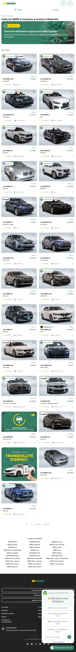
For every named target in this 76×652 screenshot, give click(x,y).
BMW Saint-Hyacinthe (35, 558)
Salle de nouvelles (7, 613)
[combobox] (55, 9)
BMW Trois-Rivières (57, 564)
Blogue (3, 617)
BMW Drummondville (57, 545)
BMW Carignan (34, 545)
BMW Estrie (12, 547)
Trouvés (5, 50)
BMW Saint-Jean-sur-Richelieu (57, 558)
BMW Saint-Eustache (12, 558)
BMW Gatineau (34, 547)
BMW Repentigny (12, 556)
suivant (38, 524)
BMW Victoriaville (34, 567)
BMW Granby (57, 547)
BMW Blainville (35, 542)
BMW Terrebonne (35, 564)
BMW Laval (35, 550)
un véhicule (38, 590)
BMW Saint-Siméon (57, 561)
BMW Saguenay (57, 556)
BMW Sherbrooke (12, 564)
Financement (38, 595)
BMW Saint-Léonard (35, 561)
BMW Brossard (57, 542)
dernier (46, 524)
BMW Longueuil (12, 553)
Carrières (4, 607)
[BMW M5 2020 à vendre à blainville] (19, 422)
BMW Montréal (34, 553)
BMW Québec (57, 553)
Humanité (4, 610)
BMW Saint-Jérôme (12, 561)
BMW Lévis (57, 550)
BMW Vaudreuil (12, 567)
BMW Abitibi (12, 542)
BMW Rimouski (34, 556)
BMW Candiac (12, 545)
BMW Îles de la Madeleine (12, 550)
